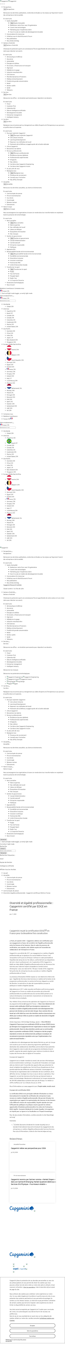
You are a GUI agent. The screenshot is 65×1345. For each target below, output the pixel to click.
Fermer (3, 848)
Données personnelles (18, 1241)
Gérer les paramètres (29, 1287)
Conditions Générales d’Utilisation (21, 1245)
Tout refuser (32, 1336)
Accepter (32, 1325)
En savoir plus (7, 18)
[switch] (0, 293)
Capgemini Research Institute (12, 585)
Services (8, 94)
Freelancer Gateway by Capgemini (21, 1223)
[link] (8, 1)
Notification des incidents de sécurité (22, 1243)
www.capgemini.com (30, 1086)
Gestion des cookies (18, 1239)
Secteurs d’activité (12, 45)
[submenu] (12, 551)
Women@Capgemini (25, 1004)
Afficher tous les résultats (8, 869)
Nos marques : (14, 1261)
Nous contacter (17, 1228)
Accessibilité (16, 1234)
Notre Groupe (10, 209)
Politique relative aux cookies (20, 1236)
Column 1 (15, 1275)
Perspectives (10, 9)
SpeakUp (15, 1248)
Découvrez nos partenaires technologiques (16, 673)
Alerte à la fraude (17, 1250)
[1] (46, 930)
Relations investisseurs (19, 1232)
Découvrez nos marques (10, 670)
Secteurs (15, 1217)
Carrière (8, 121)
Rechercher (3, 839)
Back (12, 23)
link (5, 9)
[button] (8, 419)
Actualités (9, 184)
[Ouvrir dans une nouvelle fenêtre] (32, 925)
